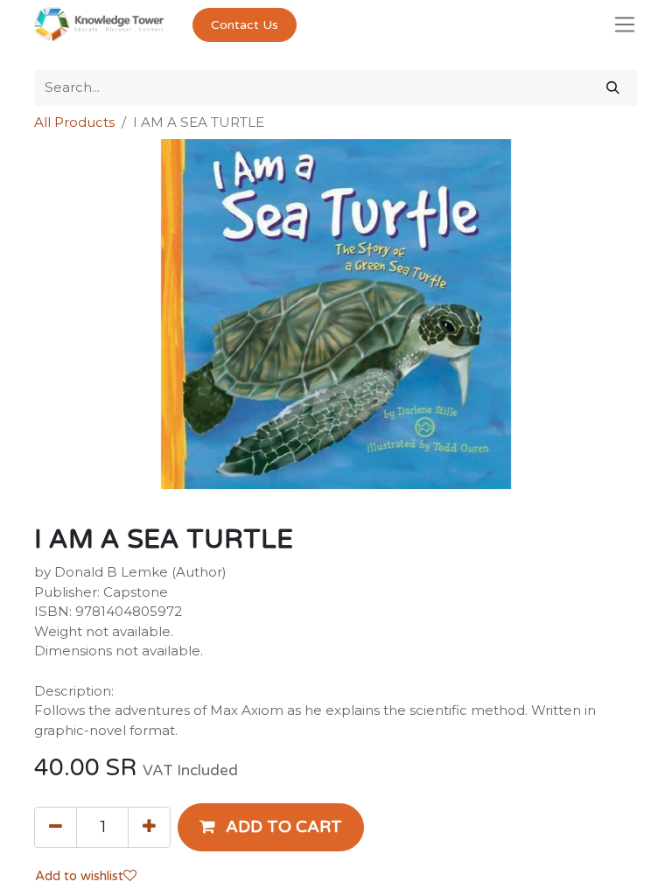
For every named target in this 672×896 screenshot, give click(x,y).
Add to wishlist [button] (79, 876)
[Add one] (149, 827)
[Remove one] (55, 827)
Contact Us (244, 25)
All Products (74, 122)
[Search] (613, 88)
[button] (271, 826)
